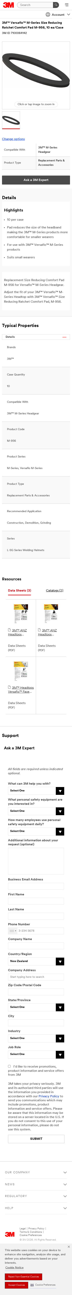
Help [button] (9, 1208)
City (11, 1016)
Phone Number (19, 924)
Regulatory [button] (16, 1196)
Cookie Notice (14, 1267)
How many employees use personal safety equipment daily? (34, 822)
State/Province (19, 1000)
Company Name (20, 939)
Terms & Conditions (31, 1232)
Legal (23, 1228)
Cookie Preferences (31, 1235)
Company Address (22, 970)
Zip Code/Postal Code (24, 985)
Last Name (16, 909)
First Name (16, 894)
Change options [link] (13, 139)
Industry (14, 1031)
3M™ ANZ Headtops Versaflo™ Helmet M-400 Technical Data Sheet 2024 (50, 633)
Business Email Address (25, 879)
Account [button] (58, 15)
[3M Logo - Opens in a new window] (8, 5)
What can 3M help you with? (29, 783)
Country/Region (20, 954)
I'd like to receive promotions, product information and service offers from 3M (36, 1071)
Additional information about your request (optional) (33, 842)
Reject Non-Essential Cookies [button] (23, 1277)
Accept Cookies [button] (16, 1285)
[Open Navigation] (66, 5)
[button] (43, 1285)
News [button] (10, 1184)
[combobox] (12, 931)
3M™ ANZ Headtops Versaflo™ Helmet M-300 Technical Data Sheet (20, 633)
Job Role (14, 1047)
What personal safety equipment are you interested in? (35, 802)
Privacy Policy (49, 1096)
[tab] (19, 590)
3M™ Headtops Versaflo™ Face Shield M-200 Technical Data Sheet (21, 690)
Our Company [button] (17, 1172)
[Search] (56, 5)
